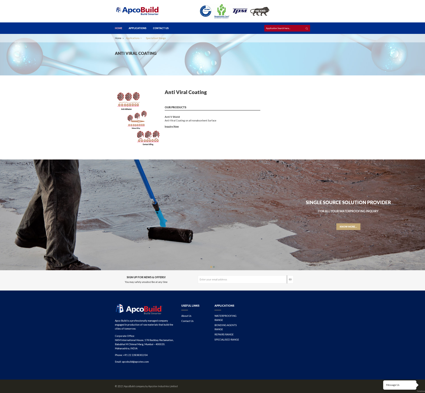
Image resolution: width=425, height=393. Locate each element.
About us (186, 315)
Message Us (392, 384)
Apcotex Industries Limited (163, 386)
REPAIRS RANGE (224, 334)
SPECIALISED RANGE (226, 339)
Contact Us (161, 28)
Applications (137, 28)
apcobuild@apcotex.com (135, 361)
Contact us (187, 320)
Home (118, 28)
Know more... (348, 226)
